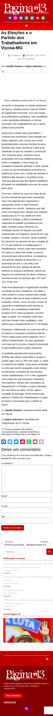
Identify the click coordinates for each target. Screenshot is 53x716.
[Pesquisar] (49, 552)
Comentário (7, 463)
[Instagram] (15, 18)
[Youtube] (37, 18)
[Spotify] (43, 18)
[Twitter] (21, 18)
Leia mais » (7, 573)
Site (3, 517)
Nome (4, 496)
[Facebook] (10, 18)
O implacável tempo (13, 590)
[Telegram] (32, 18)
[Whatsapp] (26, 18)
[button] (26, 25)
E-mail (4, 506)
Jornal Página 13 (11, 614)
